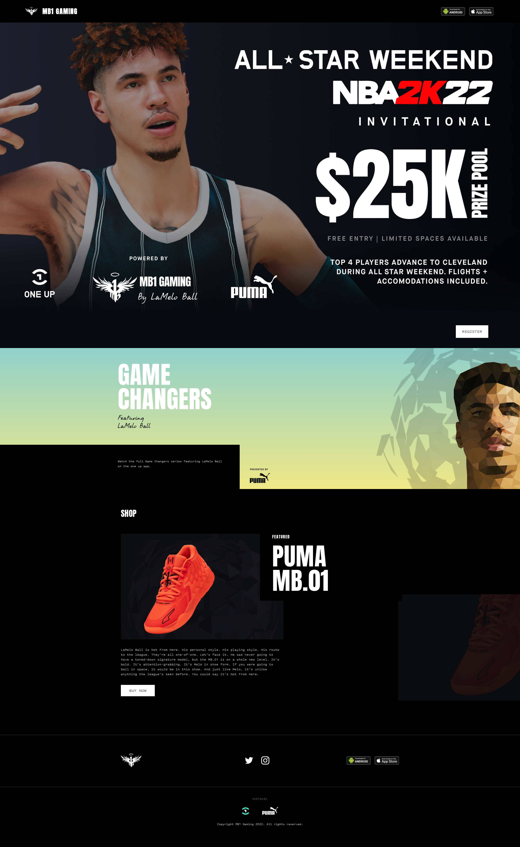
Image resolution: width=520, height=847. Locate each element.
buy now (137, 690)
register (472, 331)
